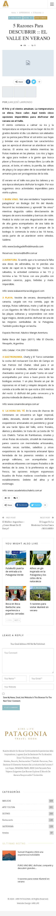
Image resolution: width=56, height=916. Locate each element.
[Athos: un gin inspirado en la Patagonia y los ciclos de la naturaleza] (40, 558)
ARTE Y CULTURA (8, 807)
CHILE (16, 552)
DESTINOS (40, 18)
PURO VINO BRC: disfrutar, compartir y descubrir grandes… (35, 867)
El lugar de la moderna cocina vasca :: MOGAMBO (42, 525)
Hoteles (5, 832)
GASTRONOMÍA (7, 826)
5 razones (15, 18)
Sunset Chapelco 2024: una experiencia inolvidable (30, 853)
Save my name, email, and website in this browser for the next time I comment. (27, 699)
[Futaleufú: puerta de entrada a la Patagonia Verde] (16, 558)
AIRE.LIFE (35, 903)
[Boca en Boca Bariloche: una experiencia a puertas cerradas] (16, 593)
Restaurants (7, 820)
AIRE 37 (28, 18)
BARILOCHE (40, 552)
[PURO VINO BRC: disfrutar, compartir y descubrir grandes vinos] (9, 869)
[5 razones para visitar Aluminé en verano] (40, 593)
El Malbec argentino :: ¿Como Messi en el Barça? (13, 525)
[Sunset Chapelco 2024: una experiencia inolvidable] (9, 855)
